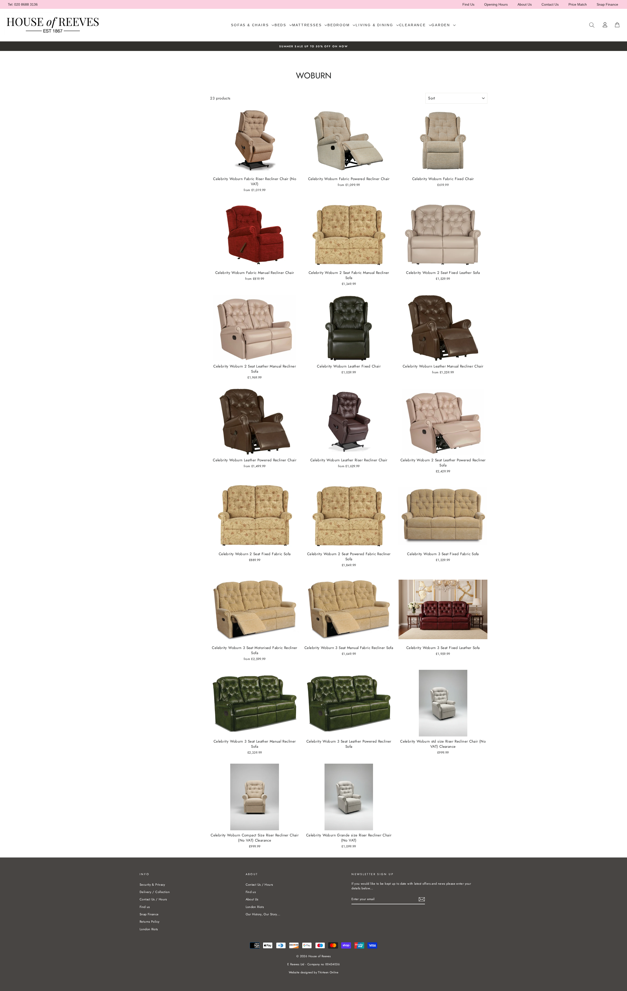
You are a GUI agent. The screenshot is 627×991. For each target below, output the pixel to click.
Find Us (468, 4)
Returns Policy (149, 921)
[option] (313, 46)
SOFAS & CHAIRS (250, 25)
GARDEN (442, 25)
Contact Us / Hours (153, 899)
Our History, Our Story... (263, 914)
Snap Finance (607, 4)
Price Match (577, 4)
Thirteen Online (328, 972)
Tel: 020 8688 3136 (23, 4)
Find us (145, 907)
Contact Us (550, 4)
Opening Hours (496, 4)
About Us (525, 4)
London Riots (149, 929)
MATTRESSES (308, 25)
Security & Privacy (152, 884)
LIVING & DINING (375, 25)
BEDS (281, 25)
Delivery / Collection (155, 892)
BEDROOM (339, 25)
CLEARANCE (413, 25)
